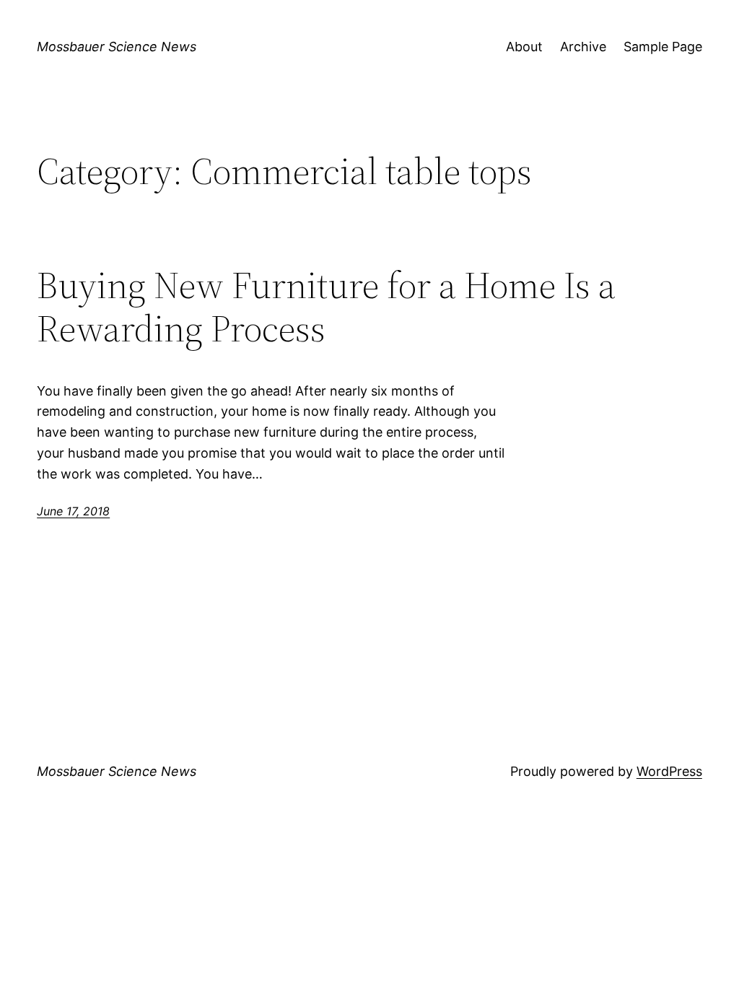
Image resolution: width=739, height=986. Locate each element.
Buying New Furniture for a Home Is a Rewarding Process (326, 306)
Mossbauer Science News (116, 46)
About (524, 46)
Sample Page (663, 46)
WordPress (669, 771)
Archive (583, 46)
